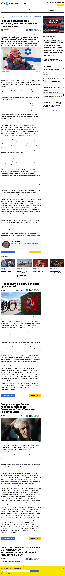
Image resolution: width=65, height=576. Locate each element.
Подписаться (32, 293)
